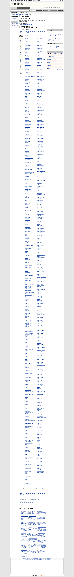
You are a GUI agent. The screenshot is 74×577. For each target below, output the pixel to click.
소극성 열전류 (39, 229)
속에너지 (26, 249)
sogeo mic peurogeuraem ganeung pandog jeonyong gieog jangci (29, 334)
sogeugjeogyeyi (39, 222)
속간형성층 (39, 452)
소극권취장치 (39, 114)
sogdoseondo (27, 200)
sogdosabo (27, 183)
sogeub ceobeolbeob (28, 462)
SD (20, 41)
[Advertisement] (43, 4)
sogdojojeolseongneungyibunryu (30, 76)
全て (12, 17)
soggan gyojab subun (40, 445)
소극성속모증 (39, 232)
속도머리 (26, 103)
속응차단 (38, 401)
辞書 (11, 0)
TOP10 (49, 53)
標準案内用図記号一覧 (42, 512)
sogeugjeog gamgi (40, 138)
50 (35, 499)
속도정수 (26, 41)
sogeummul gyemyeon (41, 350)
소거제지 (26, 401)
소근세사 (38, 421)
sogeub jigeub (27, 480)
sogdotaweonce (27, 220)
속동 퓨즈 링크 (27, 114)
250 (22, 502)
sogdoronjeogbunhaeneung (29, 172)
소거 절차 (26, 309)
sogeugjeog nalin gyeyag (41, 171)
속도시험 (26, 213)
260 (24, 502)
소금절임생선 (39, 313)
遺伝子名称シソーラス (33, 534)
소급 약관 (38, 35)
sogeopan (26, 431)
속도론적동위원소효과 (28, 173)
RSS (41, 575)
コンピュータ (32, 558)
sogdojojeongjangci (28, 87)
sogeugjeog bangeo (40, 124)
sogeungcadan (39, 402)
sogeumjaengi (39, 300)
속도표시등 (27, 145)
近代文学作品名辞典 (41, 517)
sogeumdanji (39, 274)
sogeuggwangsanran (40, 110)
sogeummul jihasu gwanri (41, 356)
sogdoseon (27, 197)
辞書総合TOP (61, 0)
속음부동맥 (39, 261)
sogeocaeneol (27, 363)
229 (20, 32)
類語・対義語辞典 (15, 0)
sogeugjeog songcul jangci (41, 180)
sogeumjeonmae (40, 317)
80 (40, 499)
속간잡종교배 (39, 458)
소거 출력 (26, 271)
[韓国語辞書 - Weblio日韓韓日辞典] (17, 5)
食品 (40, 559)
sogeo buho (27, 262)
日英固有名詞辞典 (41, 534)
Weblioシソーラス (32, 523)
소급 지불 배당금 (28, 476)
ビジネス (24, 558)
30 (32, 499)
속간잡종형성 (39, 461)
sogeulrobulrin (39, 239)
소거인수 (26, 395)
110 (20, 500)
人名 (42, 559)
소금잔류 (38, 307)
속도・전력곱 (27, 238)
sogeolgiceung (27, 411)
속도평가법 (27, 134)
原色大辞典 (31, 512)
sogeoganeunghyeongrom (29, 377)
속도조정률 (27, 89)
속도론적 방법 (27, 156)
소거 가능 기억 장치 (28, 276)
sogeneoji (26, 251)
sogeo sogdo (27, 352)
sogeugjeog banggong (40, 127)
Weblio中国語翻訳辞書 (42, 545)
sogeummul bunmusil (40, 330)
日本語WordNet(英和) (41, 533)
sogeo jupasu (27, 316)
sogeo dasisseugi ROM (29, 275)
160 (30, 500)
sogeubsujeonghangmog (41, 90)
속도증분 (26, 46)
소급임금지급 (39, 69)
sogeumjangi (39, 306)
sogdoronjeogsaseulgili (28, 180)
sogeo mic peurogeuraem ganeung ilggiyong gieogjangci (29, 329)
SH (20, 46)
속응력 (38, 410)
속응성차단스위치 (40, 416)
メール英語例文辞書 (32, 536)
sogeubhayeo (39, 62)
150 (28, 500)
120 (22, 500)
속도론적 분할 (27, 159)
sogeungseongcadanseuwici (41, 417)
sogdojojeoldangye (28, 65)
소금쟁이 (38, 299)
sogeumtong (39, 388)
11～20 (55, 53)
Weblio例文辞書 (23, 547)
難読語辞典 (22, 512)
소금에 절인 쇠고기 (40, 278)
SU (20, 61)
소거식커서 (27, 447)
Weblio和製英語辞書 (32, 535)
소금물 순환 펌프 (40, 369)
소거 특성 (26, 353)
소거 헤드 (26, 300)
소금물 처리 (39, 331)
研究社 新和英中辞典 (32, 524)
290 (30, 502)
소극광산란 (39, 108)
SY (20, 66)
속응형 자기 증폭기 (40, 406)
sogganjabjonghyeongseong (41, 462)
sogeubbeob (39, 42)
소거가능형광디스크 (28, 373)
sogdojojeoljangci (28, 73)
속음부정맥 (39, 264)
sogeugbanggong (40, 104)
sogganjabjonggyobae (40, 459)
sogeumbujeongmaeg (40, 265)
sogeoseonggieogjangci (29, 440)
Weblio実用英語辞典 (32, 525)
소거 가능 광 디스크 (28, 280)
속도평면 (26, 142)
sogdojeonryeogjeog (28, 45)
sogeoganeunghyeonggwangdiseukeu (31, 374)
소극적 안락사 (39, 120)
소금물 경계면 (39, 351)
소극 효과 (38, 97)
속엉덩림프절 (27, 427)
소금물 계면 (39, 348)
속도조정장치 (27, 86)
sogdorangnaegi (27, 155)
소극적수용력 (39, 218)
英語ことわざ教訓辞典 (42, 529)
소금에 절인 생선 (40, 275)
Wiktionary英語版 (32, 541)
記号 (56, 47)
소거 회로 (26, 303)
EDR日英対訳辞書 (24, 536)
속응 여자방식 (39, 398)
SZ (20, 67)
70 (38, 499)
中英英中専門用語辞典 (42, 546)
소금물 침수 (39, 340)
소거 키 (26, 317)
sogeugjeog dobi (40, 132)
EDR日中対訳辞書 (24, 548)
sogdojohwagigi (27, 59)
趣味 (32, 559)
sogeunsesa (39, 423)
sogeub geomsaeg (28, 468)
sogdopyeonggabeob (28, 135)
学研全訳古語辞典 (24, 556)
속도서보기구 (27, 190)
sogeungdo (39, 405)
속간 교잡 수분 (39, 444)
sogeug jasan (39, 101)
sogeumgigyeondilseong (41, 289)
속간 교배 (38, 441)
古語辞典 (34, 0)
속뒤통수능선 (27, 244)
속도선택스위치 (27, 204)
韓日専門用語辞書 (25, 14)
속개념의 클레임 (40, 430)
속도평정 (26, 139)
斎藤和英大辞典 (23, 545)
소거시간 (26, 444)
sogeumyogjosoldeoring (41, 391)
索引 (21, 12)
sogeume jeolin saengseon (41, 277)
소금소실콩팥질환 (40, 384)
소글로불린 (39, 238)
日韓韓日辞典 (30, 0)
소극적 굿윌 (39, 139)
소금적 (38, 310)
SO (20, 54)
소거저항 (26, 404)
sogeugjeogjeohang (40, 200)
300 (25, 32)
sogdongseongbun (28, 118)
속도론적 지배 (27, 165)
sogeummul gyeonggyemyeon (40, 353)
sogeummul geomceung (41, 347)
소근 (38, 395)
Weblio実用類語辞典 (32, 522)
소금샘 (38, 381)
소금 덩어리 (39, 246)
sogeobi (26, 360)
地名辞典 (22, 518)
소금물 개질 (39, 343)
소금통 (38, 387)
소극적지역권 (39, 207)
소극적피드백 (39, 212)
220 (28, 31)
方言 (43, 559)
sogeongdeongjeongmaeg (29, 426)
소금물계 (38, 378)
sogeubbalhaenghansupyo (41, 39)
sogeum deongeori (40, 248)
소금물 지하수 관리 (40, 355)
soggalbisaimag (39, 434)
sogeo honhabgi (27, 307)
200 (38, 500)
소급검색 (38, 52)
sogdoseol (26, 194)
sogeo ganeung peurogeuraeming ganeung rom (29, 295)
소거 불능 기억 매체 (28, 267)
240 (20, 502)
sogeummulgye (39, 380)
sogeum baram (39, 242)
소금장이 (38, 304)
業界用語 (28, 558)
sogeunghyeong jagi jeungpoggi (40, 409)
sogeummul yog (39, 374)
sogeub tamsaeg (27, 483)
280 (28, 502)
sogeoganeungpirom (28, 380)
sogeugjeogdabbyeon (40, 186)
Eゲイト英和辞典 (23, 529)
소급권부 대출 (39, 58)
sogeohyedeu (27, 388)
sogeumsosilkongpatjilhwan (41, 385)
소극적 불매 (39, 128)
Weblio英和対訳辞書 (41, 542)
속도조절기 (27, 66)
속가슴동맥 (39, 469)
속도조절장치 (27, 72)
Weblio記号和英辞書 (24, 539)
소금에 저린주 (39, 281)
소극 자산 (38, 100)
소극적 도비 (39, 131)
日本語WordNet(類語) (41, 522)
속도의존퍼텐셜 (27, 227)
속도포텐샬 (27, 131)
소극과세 (38, 111)
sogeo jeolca (27, 310)
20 (30, 499)
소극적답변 (39, 184)
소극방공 (38, 103)
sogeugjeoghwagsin (40, 191)
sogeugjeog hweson (40, 162)
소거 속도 (26, 350)
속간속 (38, 466)
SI (20, 47)
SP (20, 55)
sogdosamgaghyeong (28, 186)
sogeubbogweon (39, 45)
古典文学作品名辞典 (32, 516)
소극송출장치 (39, 235)
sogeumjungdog (39, 320)
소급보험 (38, 46)
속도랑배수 (27, 151)
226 (40, 31)
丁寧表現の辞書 (32, 511)
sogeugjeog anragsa (40, 121)
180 (34, 500)
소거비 (26, 359)
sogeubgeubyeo (39, 56)
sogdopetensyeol (28, 124)
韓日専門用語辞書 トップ (15, 12)
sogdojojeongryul (27, 90)
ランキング (25, 12)
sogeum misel (39, 253)
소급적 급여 (39, 72)
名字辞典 (22, 519)
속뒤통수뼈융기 (27, 241)
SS (20, 59)
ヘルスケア (29, 559)
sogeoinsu (26, 397)
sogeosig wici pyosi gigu (29, 443)
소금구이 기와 (39, 296)
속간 (38, 438)
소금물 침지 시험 (40, 337)
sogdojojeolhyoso (28, 70)
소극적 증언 (39, 164)
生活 (27, 559)
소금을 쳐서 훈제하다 (40, 284)
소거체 (26, 364)
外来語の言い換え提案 (24, 513)
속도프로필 (27, 125)
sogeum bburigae (40, 245)
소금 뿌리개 (39, 243)
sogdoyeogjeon (27, 225)
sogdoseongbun (27, 203)
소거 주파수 (27, 314)
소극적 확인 (39, 158)
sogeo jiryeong (27, 313)
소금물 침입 (39, 334)
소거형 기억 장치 (28, 390)
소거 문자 (26, 336)
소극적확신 (39, 190)
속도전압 (26, 35)
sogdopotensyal (27, 132)
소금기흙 (38, 290)
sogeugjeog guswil (40, 141)
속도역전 (26, 224)
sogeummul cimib (40, 336)
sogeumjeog (39, 311)
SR (20, 58)
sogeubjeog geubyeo (40, 73)
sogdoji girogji (27, 51)
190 (36, 500)
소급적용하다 (39, 80)
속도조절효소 (27, 69)
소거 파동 (26, 339)
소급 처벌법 (27, 461)
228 (44, 31)
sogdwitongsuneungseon (29, 245)
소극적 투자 (39, 181)
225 (38, 31)
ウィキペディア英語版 (42, 544)
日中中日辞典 (25, 0)
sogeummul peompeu (40, 359)
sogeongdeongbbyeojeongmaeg (30, 420)
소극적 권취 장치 (40, 142)
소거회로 (26, 384)
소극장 (38, 117)
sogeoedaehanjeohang (28, 371)
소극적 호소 (39, 152)
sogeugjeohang (39, 225)
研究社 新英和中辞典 (24, 528)
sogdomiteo (27, 107)
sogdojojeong (27, 79)
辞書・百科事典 (47, 559)
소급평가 (38, 83)
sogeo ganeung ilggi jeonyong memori (28, 287)
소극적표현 (39, 215)
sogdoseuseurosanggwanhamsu (30, 211)
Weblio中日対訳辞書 (24, 550)
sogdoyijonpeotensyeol (28, 228)
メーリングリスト (51, 56)
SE (20, 42)
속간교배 (38, 447)
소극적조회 (39, 210)
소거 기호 (26, 297)
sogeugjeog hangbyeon (41, 151)
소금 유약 (38, 258)
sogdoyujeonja (27, 231)
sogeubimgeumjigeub (40, 70)
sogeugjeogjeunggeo (40, 205)
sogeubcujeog (39, 51)
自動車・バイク (38, 558)
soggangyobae (39, 448)
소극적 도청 (39, 134)
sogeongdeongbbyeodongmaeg (30, 417)
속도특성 (26, 221)
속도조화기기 (27, 58)
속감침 (38, 435)
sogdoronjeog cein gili (28, 163)
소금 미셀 (38, 252)
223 (34, 31)
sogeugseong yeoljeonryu (41, 231)
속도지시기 (27, 55)
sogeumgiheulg (39, 292)
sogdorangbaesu (27, 152)
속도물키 (26, 108)
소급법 (38, 41)
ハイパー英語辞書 (24, 530)
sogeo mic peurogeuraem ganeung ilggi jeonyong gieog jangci (29, 323)
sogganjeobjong (39, 465)
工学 (43, 558)
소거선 (26, 436)
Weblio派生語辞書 (41, 535)
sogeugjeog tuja (39, 183)
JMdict (30, 527)
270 (26, 502)
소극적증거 (39, 204)
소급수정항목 (39, 89)
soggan (38, 440)
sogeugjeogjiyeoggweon (41, 208)
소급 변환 (26, 458)
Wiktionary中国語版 (41, 547)
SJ (20, 48)
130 (24, 500)
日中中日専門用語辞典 (33, 544)
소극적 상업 (39, 176)
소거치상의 (27, 367)
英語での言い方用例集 (42, 525)
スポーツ (35, 559)
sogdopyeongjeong (28, 141)
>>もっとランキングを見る (58, 69)
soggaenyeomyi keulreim (41, 431)
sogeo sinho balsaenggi (29, 349)
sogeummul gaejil (40, 344)
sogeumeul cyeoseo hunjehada (40, 286)
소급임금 (38, 66)
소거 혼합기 (27, 306)
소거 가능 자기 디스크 (28, 288)
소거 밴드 (26, 252)
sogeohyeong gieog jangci (29, 391)
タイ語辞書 (40, 550)
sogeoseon (27, 437)
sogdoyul (26, 234)
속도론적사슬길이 (28, 179)
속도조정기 (27, 80)
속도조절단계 (27, 63)
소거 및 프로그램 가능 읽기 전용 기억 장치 (29, 321)
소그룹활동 (39, 424)
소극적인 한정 (39, 193)
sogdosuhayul (27, 217)
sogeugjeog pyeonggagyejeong (40, 174)
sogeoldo (26, 408)
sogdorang (26, 149)
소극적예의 (39, 221)
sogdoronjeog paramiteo (29, 169)
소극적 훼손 (39, 161)
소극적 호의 (39, 155)
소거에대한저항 (27, 370)
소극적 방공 (39, 125)
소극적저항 (39, 198)
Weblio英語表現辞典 (41, 536)
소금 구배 (38, 249)
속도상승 (26, 187)
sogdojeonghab (27, 39)
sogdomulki (27, 110)
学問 (50, 558)
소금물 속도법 (39, 363)
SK (20, 49)
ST (20, 60)
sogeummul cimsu (40, 341)
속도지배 (26, 52)
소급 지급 (26, 479)
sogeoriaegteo (27, 434)
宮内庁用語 (40, 511)
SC (20, 40)
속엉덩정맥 (27, 424)
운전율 (49, 59)
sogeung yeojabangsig (40, 399)
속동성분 (26, 117)
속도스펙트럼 (27, 207)
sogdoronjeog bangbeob (29, 158)
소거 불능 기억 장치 (28, 263)
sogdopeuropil (27, 127)
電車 (35, 558)
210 (40, 500)
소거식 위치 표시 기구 (28, 441)
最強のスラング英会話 (33, 538)
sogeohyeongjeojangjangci (29, 394)
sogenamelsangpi (28, 248)
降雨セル (49, 65)
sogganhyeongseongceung (41, 454)
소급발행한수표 (39, 38)
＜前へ (21, 31)
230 (44, 500)
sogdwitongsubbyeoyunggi (29, 242)
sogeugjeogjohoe (40, 211)
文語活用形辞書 (23, 511)
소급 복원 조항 (27, 455)
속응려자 (38, 413)
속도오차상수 (27, 120)
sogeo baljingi (27, 256)
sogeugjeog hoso (40, 154)
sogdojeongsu (27, 42)
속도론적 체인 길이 (28, 162)
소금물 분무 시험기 (40, 325)
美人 (49, 62)
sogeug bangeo (39, 93)
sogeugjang (39, 118)
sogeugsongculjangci (40, 236)
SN (20, 53)
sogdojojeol (27, 62)
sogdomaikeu (27, 101)
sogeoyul (26, 454)
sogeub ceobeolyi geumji (29, 465)
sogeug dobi (39, 96)
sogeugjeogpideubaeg (40, 214)
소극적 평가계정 (40, 172)
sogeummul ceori (40, 333)
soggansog (39, 468)
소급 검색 (26, 467)
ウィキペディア (40, 519)
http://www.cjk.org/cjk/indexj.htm (26, 24)
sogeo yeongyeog (28, 357)
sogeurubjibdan (39, 428)
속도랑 (26, 148)
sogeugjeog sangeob (40, 177)
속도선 (26, 196)
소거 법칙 (26, 258)
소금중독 (38, 318)
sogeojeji (26, 402)
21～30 (60, 53)
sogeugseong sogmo (40, 228)
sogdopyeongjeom (28, 138)
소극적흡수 (39, 187)
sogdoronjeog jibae (28, 166)
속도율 (26, 232)
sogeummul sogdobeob (41, 365)
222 (32, 31)
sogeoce (26, 366)
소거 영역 (26, 356)
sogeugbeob (39, 107)
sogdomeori (27, 104)
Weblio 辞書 (13, 14)
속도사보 (26, 182)
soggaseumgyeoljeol (40, 472)
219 (26, 31)
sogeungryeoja (39, 414)
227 (42, 31)
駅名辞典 (30, 517)
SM (20, 52)
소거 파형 (26, 342)
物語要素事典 (31, 513)
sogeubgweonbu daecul (41, 59)
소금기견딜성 (39, 287)
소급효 (38, 63)
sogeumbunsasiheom (40, 271)
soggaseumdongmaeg (40, 471)
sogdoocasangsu (28, 121)
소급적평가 (39, 77)
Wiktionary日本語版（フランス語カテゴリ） (32, 552)
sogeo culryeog (27, 272)
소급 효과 (26, 473)
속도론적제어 (27, 176)
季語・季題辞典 (40, 516)
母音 (49, 68)
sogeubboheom (39, 48)
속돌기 (26, 94)
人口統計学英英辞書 (24, 546)
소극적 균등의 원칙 (40, 146)
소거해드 (26, 381)
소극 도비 (38, 94)
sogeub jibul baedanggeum (29, 477)
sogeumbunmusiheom (40, 268)
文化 (25, 559)
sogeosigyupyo (27, 451)
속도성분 (26, 201)
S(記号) (21, 73)
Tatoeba (30, 530)
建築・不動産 (47, 558)
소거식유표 (27, 450)
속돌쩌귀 (26, 97)
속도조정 (26, 77)
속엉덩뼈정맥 (27, 419)
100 (43, 499)
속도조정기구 (27, 83)
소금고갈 (38, 293)
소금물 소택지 (39, 366)
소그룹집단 (39, 427)
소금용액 (38, 392)
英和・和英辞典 (20, 0)
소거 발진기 (27, 255)
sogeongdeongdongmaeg (29, 423)
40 (33, 499)
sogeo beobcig (27, 259)
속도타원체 (27, 218)
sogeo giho (27, 299)
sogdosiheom (27, 214)
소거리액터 (27, 433)
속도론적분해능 (27, 170)
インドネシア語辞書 (24, 553)
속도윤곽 (26, 235)
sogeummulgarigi (40, 377)
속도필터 (26, 128)
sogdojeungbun (27, 48)
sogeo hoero (27, 304)
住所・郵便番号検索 (41, 518)
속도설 (26, 193)
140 (26, 500)
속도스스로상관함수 (28, 210)
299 (23, 32)
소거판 (26, 430)
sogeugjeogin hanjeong (41, 194)
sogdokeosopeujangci (28, 93)
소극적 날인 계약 (40, 169)
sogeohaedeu (27, 383)
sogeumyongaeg (40, 394)
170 (32, 500)
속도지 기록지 (27, 49)
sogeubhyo (39, 65)
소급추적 (38, 49)
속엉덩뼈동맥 (27, 416)
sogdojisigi (27, 56)
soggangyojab (39, 451)
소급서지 (38, 86)
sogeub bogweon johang (29, 457)
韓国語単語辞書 (32, 547)
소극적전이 (39, 201)
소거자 (26, 398)
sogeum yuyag (39, 260)
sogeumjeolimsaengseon (41, 314)
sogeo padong (27, 340)
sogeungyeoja (39, 420)
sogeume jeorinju (40, 282)
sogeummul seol (40, 362)
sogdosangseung (28, 189)
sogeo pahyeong (27, 343)
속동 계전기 (27, 111)
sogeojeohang (27, 405)
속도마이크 (27, 100)
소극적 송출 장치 (40, 179)
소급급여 (38, 55)
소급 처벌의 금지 (28, 464)
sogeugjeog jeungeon (40, 165)
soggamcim (39, 437)
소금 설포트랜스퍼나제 (41, 255)
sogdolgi (26, 96)
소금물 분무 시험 (40, 321)
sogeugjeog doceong (40, 135)
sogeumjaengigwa (40, 303)
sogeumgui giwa (39, 297)
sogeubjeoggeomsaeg (40, 76)
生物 (38, 559)
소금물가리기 (39, 375)
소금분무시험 (39, 267)
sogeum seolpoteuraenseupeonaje (41, 257)
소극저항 (38, 224)
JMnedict (30, 518)
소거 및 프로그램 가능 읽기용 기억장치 (29, 326)
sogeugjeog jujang (40, 168)
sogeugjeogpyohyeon (40, 217)
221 (30, 31)
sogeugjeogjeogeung (40, 197)
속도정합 (26, 38)
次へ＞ (28, 32)
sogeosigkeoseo (27, 448)
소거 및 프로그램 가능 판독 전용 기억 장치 (29, 331)
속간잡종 (38, 455)
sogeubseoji (39, 87)
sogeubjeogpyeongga (40, 79)
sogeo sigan (27, 346)
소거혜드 (26, 387)
